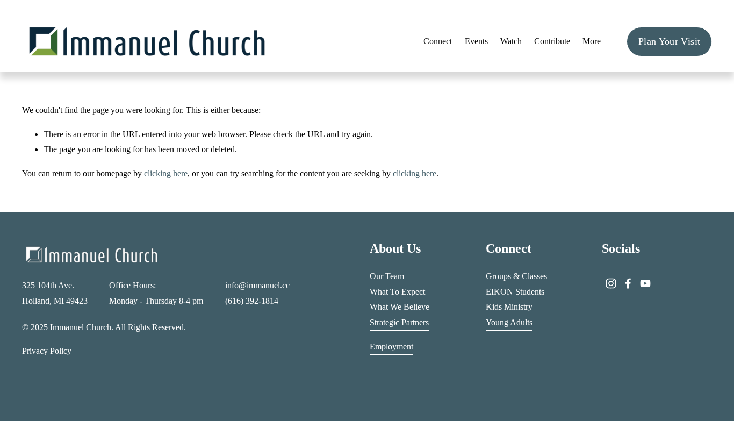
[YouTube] (645, 283)
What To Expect (397, 291)
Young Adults (509, 322)
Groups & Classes (516, 276)
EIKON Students (515, 291)
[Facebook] (628, 283)
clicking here (166, 173)
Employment (391, 346)
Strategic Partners (399, 322)
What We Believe (399, 306)
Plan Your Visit (669, 41)
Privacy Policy (46, 350)
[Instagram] (611, 283)
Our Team (387, 276)
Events (476, 41)
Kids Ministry (509, 306)
